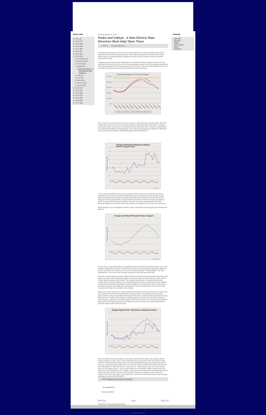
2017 (77, 49)
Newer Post (101, 400)
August (79, 66)
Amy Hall (177, 38)
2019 (77, 44)
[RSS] (74, 408)
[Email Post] (127, 46)
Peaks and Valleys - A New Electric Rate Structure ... (85, 71)
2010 (77, 95)
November (81, 61)
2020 (77, 41)
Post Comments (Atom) (116, 404)
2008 (77, 100)
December (81, 59)
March (79, 80)
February (80, 83)
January (80, 85)
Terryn (176, 47)
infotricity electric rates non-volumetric (120, 379)
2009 (77, 98)
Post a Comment (107, 392)
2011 (77, 93)
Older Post (165, 400)
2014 (77, 56)
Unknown (177, 49)
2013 (77, 88)
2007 (77, 103)
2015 (77, 54)
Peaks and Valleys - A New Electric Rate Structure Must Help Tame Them (126, 39)
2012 (77, 90)
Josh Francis (179, 45)
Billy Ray (177, 40)
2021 (77, 39)
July (78, 75)
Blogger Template (126, 413)
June (79, 78)
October (80, 64)
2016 (77, 51)
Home (133, 400)
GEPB (176, 43)
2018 (77, 46)
